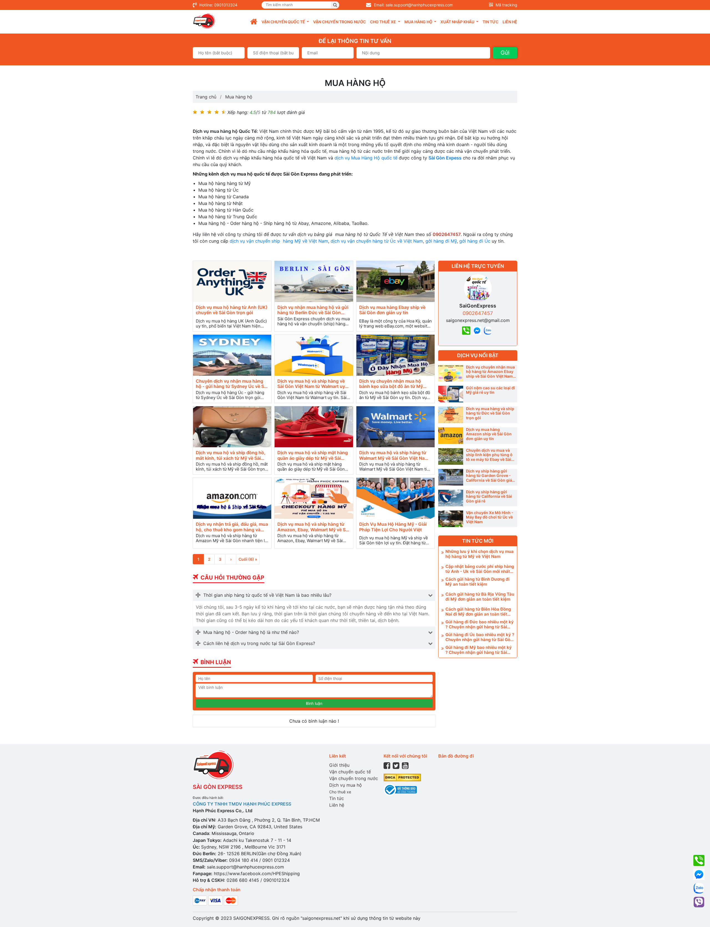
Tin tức (490, 21)
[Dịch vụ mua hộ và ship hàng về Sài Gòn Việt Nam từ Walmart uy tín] (314, 355)
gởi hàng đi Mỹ (441, 241)
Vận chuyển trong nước (339, 21)
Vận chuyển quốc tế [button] (284, 21)
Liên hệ (510, 21)
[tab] (314, 595)
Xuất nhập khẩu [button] (457, 21)
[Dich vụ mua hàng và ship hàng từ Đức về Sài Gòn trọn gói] (450, 415)
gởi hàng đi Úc (474, 241)
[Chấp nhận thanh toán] (215, 900)
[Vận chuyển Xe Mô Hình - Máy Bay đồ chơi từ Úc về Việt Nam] (450, 519)
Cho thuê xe (340, 791)
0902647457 (478, 313)
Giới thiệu (339, 765)
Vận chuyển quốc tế (350, 771)
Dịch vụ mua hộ (345, 785)
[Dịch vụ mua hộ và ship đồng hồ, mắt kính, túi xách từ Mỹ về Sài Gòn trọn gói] (232, 427)
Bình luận (314, 703)
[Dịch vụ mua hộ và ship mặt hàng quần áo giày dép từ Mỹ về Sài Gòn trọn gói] (314, 427)
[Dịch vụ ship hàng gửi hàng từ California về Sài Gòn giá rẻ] (450, 498)
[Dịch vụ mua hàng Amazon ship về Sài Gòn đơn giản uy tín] (450, 435)
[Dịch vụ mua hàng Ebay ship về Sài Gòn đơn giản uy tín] (395, 281)
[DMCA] (402, 777)
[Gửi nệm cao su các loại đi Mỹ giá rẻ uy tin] (450, 394)
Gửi (505, 52)
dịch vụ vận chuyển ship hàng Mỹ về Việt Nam (279, 241)
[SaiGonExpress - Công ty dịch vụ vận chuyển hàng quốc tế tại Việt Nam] (204, 21)
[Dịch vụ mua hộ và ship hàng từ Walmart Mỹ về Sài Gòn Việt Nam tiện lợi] (395, 427)
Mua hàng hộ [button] (418, 21)
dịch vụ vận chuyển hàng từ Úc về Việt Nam (377, 241)
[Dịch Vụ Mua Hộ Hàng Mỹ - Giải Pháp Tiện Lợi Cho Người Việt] (395, 498)
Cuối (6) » (248, 559)
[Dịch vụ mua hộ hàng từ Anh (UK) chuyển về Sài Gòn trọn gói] (232, 281)
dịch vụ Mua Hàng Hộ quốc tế (365, 158)
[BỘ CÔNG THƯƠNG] (400, 789)
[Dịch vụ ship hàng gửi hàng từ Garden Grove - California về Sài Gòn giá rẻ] (450, 477)
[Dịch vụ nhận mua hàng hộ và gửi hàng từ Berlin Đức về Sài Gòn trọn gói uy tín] (314, 281)
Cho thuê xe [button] (383, 21)
